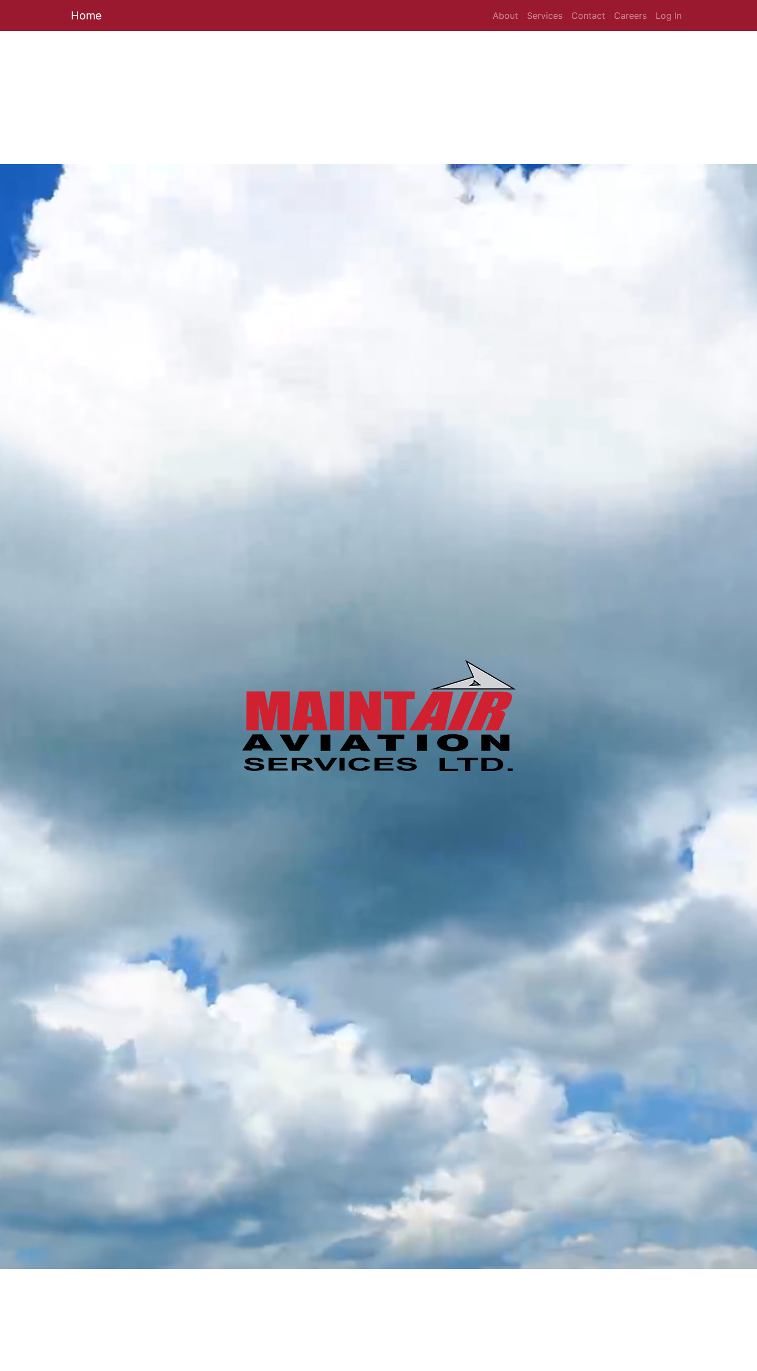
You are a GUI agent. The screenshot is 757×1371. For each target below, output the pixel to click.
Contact (588, 15)
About (505, 15)
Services (544, 15)
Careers (630, 15)
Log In (669, 15)
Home (86, 15)
